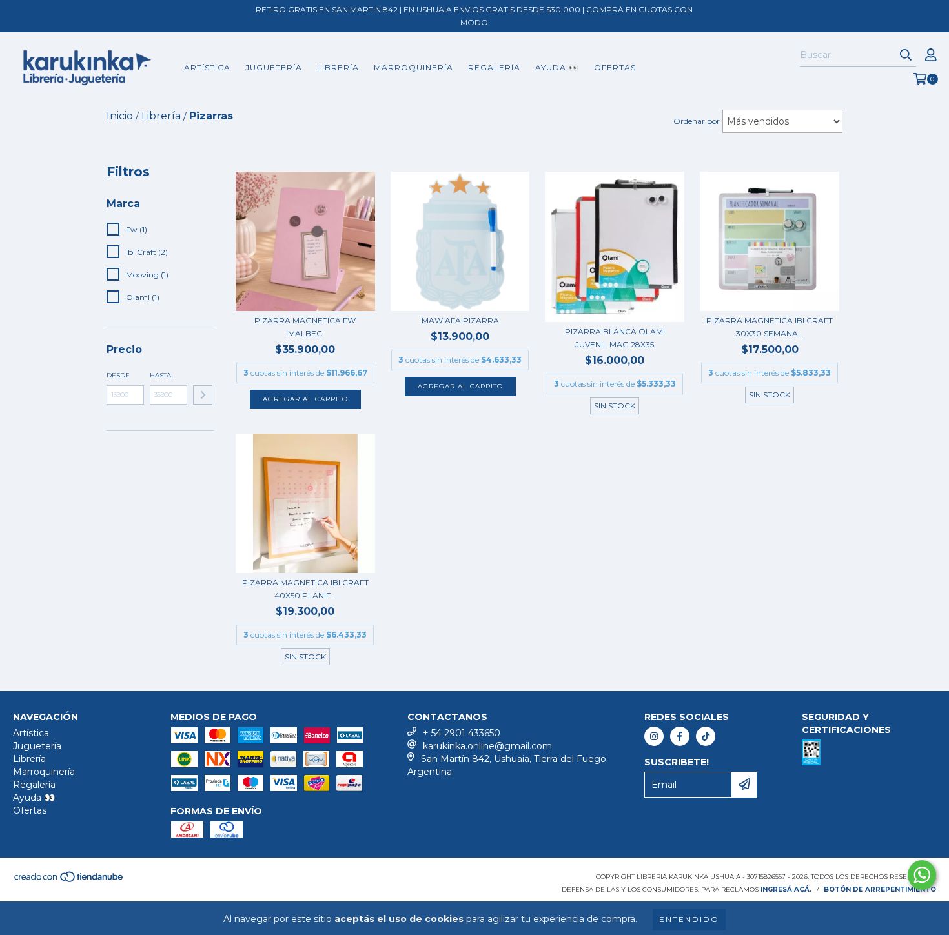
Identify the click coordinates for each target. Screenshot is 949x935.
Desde (118, 375)
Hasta (160, 375)
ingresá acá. (785, 889)
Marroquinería (413, 67)
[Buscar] (905, 55)
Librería (338, 67)
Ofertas (615, 67)
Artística (207, 67)
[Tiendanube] (69, 880)
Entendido (689, 919)
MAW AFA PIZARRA (460, 320)
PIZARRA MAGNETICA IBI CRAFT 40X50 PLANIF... (305, 589)
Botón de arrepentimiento (880, 889)
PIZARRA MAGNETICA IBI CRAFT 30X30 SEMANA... (769, 327)
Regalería (494, 67)
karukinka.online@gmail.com (487, 746)
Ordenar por (696, 121)
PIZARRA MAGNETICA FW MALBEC (305, 327)
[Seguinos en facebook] (679, 736)
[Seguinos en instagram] (654, 736)
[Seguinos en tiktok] (705, 736)
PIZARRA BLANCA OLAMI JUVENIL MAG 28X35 (615, 338)
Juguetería (273, 67)
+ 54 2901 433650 (461, 733)
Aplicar (202, 395)
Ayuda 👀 (557, 67)
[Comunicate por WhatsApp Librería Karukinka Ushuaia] (922, 875)
